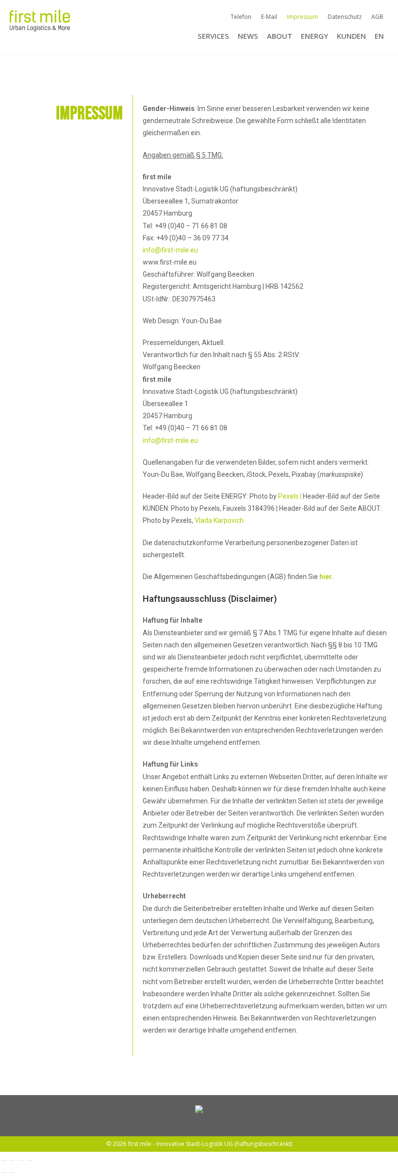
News (248, 36)
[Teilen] (20, 1160)
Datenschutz (345, 17)
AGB (377, 17)
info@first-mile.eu (170, 250)
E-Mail (269, 17)
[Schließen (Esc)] (29, 1160)
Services (213, 36)
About (279, 36)
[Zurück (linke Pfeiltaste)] (3, 1173)
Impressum (302, 17)
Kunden (351, 36)
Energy (314, 36)
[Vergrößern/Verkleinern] (3, 1160)
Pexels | (290, 496)
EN (379, 36)
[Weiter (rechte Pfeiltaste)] (12, 1173)
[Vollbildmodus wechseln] (12, 1160)
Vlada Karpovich (219, 520)
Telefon (241, 17)
